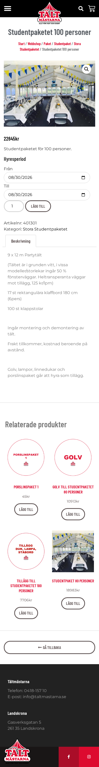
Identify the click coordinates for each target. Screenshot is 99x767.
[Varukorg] (92, 9)
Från (8, 169)
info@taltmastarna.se (44, 696)
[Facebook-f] (69, 757)
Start (21, 43)
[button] (7, 8)
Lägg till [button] (26, 509)
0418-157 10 (35, 690)
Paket (47, 43)
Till (6, 186)
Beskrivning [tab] (20, 241)
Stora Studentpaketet (45, 229)
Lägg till (38, 206)
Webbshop (34, 43)
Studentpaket (62, 43)
